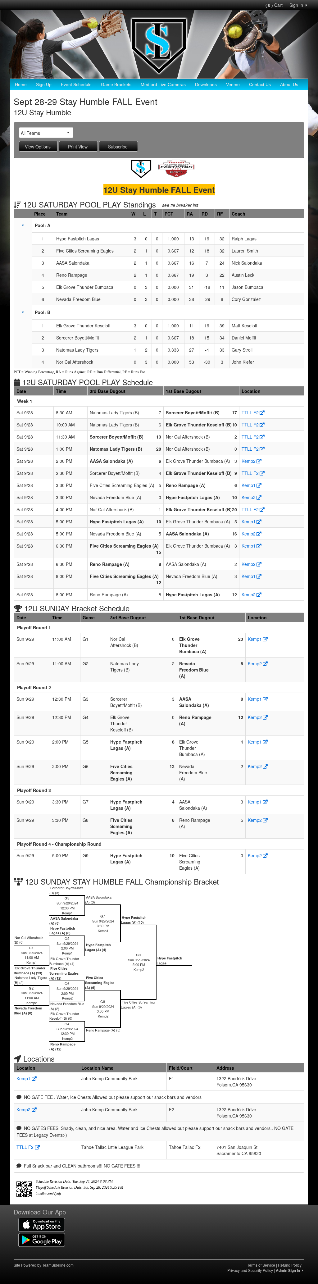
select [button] (68, 133)
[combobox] (41, 132)
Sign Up (44, 84)
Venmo (233, 84)
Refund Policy (290, 1265)
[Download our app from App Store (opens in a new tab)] (41, 1224)
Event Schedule (76, 84)
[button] (23, 225)
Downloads (206, 84)
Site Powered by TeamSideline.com (44, 1265)
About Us (289, 84)
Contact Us (260, 84)
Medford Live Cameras (163, 84)
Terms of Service (261, 1265)
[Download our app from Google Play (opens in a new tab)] (41, 1239)
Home (21, 84)
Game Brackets (116, 84)
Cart (274, 5)
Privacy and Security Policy (250, 1270)
